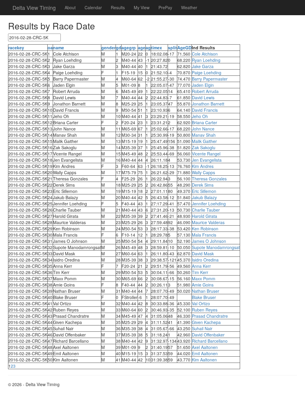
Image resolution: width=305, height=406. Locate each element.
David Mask (203, 253)
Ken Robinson (205, 229)
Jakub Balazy (204, 197)
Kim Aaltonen (204, 360)
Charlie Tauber (206, 210)
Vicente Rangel (206, 154)
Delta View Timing (34, 7)
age (141, 48)
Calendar (93, 7)
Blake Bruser (204, 297)
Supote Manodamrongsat (216, 247)
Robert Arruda (205, 91)
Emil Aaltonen (205, 353)
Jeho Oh (200, 116)
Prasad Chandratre (210, 316)
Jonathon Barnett (208, 104)
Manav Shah (204, 135)
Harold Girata (204, 216)
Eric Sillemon (204, 191)
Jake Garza (203, 66)
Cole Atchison (205, 54)
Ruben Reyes (204, 310)
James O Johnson (209, 241)
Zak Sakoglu (203, 147)
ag (148, 48)
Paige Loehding (206, 72)
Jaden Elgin (203, 85)
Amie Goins (203, 285)
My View (142, 7)
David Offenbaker (208, 335)
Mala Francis (204, 235)
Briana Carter (204, 122)
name (58, 48)
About (70, 7)
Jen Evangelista (207, 160)
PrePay (165, 7)
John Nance (203, 129)
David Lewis (203, 97)
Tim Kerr (200, 272)
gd (118, 48)
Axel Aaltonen (205, 347)
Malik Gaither (204, 141)
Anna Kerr (201, 266)
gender (108, 48)
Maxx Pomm (203, 278)
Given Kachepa (206, 322)
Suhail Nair (202, 328)
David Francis (205, 110)
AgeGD (184, 48)
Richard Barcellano (210, 341)
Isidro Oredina (205, 260)
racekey (16, 48)
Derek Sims (203, 185)
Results (118, 7)
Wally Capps (203, 172)
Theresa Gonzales (209, 179)
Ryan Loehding (206, 60)
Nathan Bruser (205, 291)
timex (156, 48)
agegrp (129, 48)
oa (50, 48)
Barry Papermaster (210, 79)
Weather (189, 7)
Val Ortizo (201, 303)
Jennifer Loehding (209, 204)
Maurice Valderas (208, 222)
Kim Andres (203, 166)
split (172, 48)
